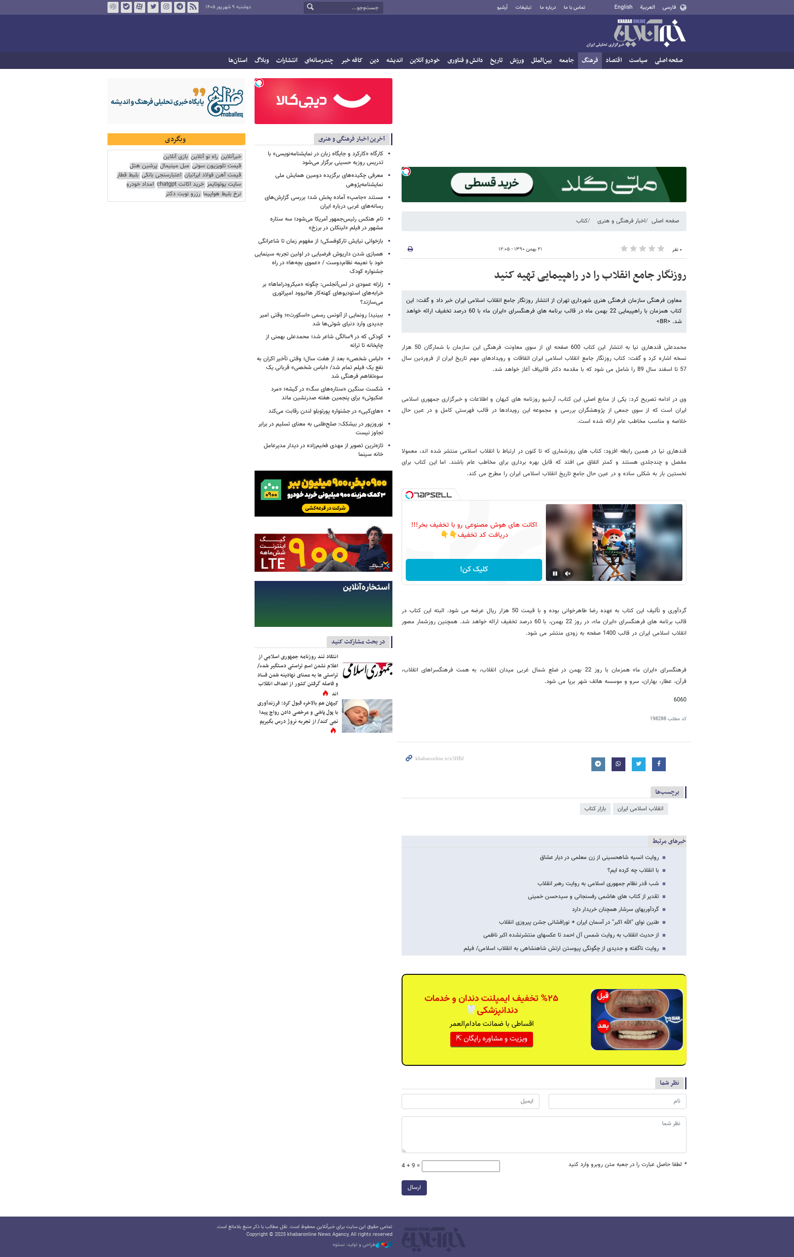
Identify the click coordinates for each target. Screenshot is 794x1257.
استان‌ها (237, 60)
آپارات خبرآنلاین (139, 7)
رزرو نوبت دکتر (182, 194)
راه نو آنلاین (204, 157)
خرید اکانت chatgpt (180, 184)
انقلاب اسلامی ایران (641, 808)
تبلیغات (524, 7)
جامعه (566, 60)
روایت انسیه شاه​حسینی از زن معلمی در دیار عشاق (599, 857)
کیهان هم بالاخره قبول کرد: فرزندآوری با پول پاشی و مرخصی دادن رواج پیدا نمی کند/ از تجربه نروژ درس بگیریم (297, 712)
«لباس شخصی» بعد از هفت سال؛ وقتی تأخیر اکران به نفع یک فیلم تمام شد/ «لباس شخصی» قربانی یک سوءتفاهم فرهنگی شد (320, 367)
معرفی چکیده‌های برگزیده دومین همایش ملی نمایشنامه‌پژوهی (329, 180)
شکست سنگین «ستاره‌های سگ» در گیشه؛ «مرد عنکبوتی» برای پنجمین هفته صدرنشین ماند (327, 394)
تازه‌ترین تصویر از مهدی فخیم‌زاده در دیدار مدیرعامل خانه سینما (323, 450)
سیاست (638, 60)
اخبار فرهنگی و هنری (621, 221)
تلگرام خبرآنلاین (179, 7)
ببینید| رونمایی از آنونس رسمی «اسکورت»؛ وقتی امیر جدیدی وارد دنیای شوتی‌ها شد (321, 320)
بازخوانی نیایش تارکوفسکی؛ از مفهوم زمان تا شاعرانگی (320, 241)
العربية (647, 7)
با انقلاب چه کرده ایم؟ (633, 870)
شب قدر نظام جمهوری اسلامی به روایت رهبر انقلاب (598, 883)
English (623, 7)
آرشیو (502, 7)
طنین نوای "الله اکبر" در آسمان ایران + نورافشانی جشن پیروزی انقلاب (579, 922)
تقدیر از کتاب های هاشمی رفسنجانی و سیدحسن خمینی (593, 896)
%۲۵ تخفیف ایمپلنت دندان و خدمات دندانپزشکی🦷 (491, 1004)
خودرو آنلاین (425, 60)
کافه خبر (352, 60)
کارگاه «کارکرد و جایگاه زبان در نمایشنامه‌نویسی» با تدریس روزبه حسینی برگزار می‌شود (325, 158)
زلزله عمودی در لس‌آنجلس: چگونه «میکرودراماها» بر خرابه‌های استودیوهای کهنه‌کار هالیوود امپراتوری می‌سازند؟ (322, 293)
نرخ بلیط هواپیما (222, 194)
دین (374, 60)
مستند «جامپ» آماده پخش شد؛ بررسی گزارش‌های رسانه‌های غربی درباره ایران (324, 202)
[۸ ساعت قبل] (367, 716)
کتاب (582, 221)
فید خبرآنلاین (192, 7)
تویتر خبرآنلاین (153, 7)
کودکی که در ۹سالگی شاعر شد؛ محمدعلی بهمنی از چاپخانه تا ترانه (324, 341)
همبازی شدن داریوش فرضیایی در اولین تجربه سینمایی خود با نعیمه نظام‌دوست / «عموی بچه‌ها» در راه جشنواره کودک (319, 263)
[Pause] (555, 573)
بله (126, 7)
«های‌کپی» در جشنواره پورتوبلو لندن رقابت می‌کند (325, 411)
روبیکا (113, 7)
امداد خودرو (140, 184)
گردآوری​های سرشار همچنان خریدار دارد (615, 909)
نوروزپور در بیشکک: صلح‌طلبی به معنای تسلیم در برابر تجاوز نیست (320, 429)
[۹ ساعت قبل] (367, 669)
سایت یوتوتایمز (224, 184)
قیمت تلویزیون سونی (216, 166)
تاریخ (496, 60)
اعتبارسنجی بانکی (161, 175)
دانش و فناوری (465, 60)
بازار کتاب (595, 808)
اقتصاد (614, 60)
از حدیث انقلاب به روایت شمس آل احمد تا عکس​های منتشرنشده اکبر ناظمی (571, 935)
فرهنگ (590, 60)
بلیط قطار (128, 175)
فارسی (669, 7)
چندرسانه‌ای (319, 60)
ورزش (517, 60)
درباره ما (548, 7)
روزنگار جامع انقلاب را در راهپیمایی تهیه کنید (590, 275)
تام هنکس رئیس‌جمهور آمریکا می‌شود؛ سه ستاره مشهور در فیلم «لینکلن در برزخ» (326, 224)
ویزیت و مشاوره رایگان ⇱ (491, 1039)
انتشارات (286, 60)
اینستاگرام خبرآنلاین (166, 7)
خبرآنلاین (635, 34)
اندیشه (394, 60)
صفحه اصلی (669, 60)
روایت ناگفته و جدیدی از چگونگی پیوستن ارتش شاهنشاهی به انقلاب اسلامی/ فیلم (561, 948)
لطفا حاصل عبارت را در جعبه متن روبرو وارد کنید (627, 1164)
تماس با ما (574, 7)
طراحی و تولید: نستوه (354, 1245)
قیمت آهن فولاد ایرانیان (212, 175)
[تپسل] (406, 171)
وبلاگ (262, 60)
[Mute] (567, 573)
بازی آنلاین (175, 157)
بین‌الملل (541, 60)
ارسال (414, 1187)
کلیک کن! (474, 569)
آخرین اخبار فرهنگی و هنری (351, 139)
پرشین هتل (143, 166)
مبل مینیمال (174, 166)
